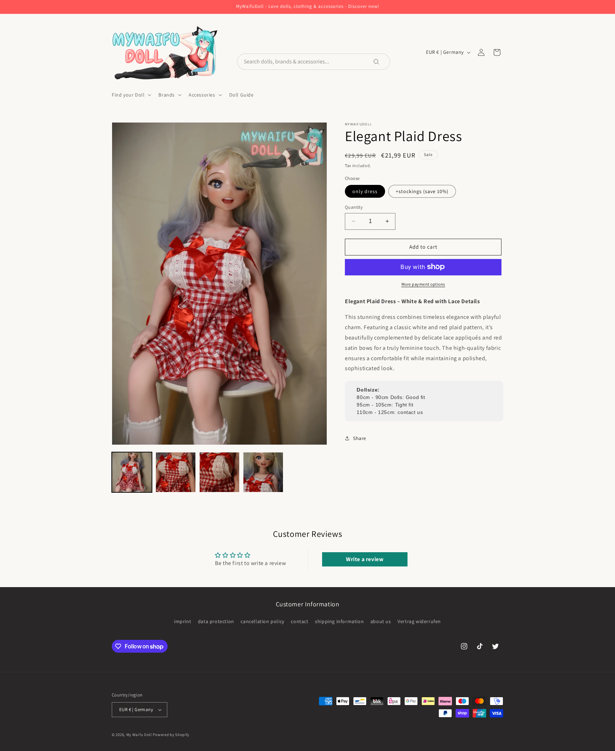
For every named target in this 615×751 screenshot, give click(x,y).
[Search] (381, 61)
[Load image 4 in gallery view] (263, 472)
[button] (130, 94)
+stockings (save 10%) (422, 191)
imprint (182, 621)
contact (299, 621)
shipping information (339, 621)
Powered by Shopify (171, 734)
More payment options (423, 283)
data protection (216, 621)
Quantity (354, 207)
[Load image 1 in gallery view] (132, 472)
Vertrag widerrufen (419, 621)
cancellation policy (262, 621)
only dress (365, 191)
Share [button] (359, 438)
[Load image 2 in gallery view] (176, 472)
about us (380, 621)
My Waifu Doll (139, 734)
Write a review (364, 559)
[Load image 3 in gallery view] (219, 472)
